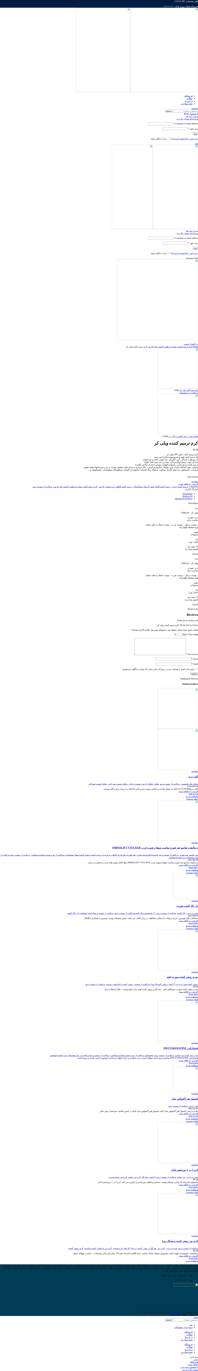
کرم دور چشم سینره (118, 1177)
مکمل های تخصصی (189, 784)
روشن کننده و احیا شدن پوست (119, 984)
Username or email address (185, 123)
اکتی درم (193, 776)
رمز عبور (193, 128)
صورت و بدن (192, 913)
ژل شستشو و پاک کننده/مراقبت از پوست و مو (135, 913)
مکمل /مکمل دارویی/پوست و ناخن (144, 784)
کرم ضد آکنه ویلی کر (188, 390)
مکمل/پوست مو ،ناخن (118, 784)
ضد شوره (184, 855)
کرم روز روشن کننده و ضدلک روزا (180, 1241)
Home (195, 347)
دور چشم (181, 1177)
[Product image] (178, 769)
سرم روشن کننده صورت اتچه (182, 977)
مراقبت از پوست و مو (42, 487)
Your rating (192, 634)
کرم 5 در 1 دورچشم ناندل (184, 1170)
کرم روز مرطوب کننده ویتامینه (98, 1248)
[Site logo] (164, 91)
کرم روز (161, 1248)
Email (194, 664)
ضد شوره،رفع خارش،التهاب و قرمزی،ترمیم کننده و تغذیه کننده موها (105, 855)
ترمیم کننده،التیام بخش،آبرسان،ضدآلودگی (151, 487)
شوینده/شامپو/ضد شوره (147, 855)
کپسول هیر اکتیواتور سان (184, 1098)
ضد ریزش (193, 1106)
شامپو (192, 855)
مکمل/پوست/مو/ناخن (97, 784)
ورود (195, 134)
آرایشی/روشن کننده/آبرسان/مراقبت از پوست (154, 984)
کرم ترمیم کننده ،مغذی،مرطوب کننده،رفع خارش (169, 347)
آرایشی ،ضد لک (148, 1177)
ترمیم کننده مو (188, 1055)
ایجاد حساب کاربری (185, 119)
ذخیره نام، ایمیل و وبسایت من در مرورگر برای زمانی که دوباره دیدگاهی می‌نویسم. (158, 669)
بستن (195, 1317)
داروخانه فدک (175, 1312)
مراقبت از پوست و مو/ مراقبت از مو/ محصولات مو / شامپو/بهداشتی (80, 1055)
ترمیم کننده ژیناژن (179, 487)
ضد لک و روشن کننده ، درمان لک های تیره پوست (134, 1248)
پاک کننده (181, 913)
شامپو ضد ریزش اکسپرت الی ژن (183, 436)
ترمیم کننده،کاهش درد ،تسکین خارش (115, 487)
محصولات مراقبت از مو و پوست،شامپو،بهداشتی (52, 855)
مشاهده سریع (192, 796)
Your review (192, 654)
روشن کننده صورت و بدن (186, 984)
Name (194, 659)
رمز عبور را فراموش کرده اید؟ (184, 139)
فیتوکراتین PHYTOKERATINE (181, 1048)
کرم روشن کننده (75, 1248)
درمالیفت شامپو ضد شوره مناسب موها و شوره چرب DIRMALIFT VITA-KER (155, 847)
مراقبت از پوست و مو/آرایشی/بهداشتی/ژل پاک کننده (90, 913)
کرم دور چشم (134, 1177)
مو (197, 855)
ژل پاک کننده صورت (187, 906)
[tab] (96, 494)
